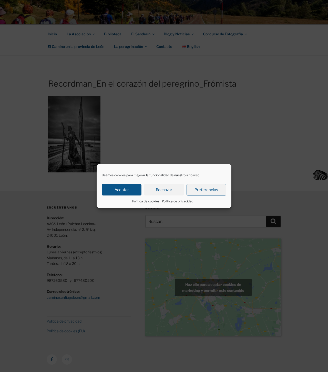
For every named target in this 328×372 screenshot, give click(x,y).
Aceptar (122, 190)
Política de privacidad (177, 201)
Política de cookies (145, 201)
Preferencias (206, 190)
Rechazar (164, 190)
